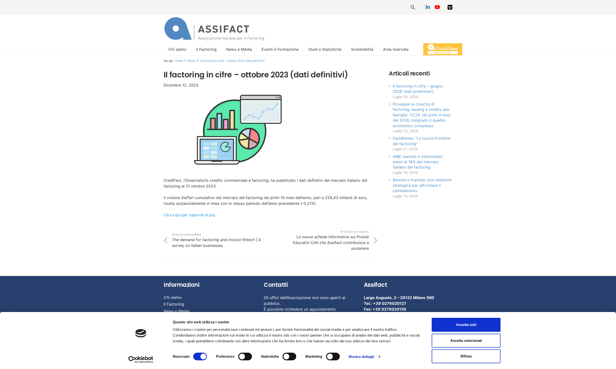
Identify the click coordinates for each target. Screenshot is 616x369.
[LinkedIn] (428, 7)
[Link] (450, 7)
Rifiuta (466, 356)
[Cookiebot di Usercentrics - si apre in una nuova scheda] (141, 359)
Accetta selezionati (466, 340)
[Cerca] (413, 7)
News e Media (176, 311)
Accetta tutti (466, 325)
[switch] (245, 356)
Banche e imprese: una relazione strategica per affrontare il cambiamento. (422, 185)
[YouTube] (437, 7)
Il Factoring (174, 304)
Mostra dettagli (361, 357)
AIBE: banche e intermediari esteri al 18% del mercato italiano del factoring (418, 162)
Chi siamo (173, 297)
